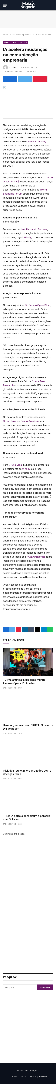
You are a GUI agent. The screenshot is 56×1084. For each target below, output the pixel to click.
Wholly (27, 237)
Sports (23, 1076)
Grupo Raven (10, 421)
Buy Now (43, 1076)
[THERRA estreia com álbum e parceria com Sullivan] (28, 798)
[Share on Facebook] (10, 79)
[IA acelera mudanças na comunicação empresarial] (28, 102)
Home (14, 1076)
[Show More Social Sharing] (50, 79)
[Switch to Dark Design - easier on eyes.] (47, 5)
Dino (14, 67)
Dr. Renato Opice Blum (37, 305)
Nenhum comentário (14, 71)
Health (33, 1076)
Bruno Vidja (15, 464)
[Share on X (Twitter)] (25, 79)
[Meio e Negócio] (28, 5)
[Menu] (5, 5)
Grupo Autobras (29, 421)
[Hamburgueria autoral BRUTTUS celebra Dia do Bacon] (28, 707)
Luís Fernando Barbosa (34, 229)
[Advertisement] (28, 874)
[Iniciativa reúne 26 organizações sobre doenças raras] (28, 752)
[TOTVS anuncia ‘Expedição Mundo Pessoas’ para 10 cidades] (28, 662)
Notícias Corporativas (15, 43)
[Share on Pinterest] (40, 79)
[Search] (51, 5)
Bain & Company (37, 141)
